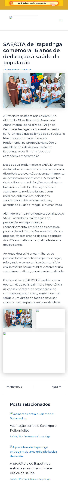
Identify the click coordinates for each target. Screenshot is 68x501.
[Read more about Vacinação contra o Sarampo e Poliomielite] (34, 415)
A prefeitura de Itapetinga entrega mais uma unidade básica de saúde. (31, 468)
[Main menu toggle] (61, 20)
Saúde (13, 436)
